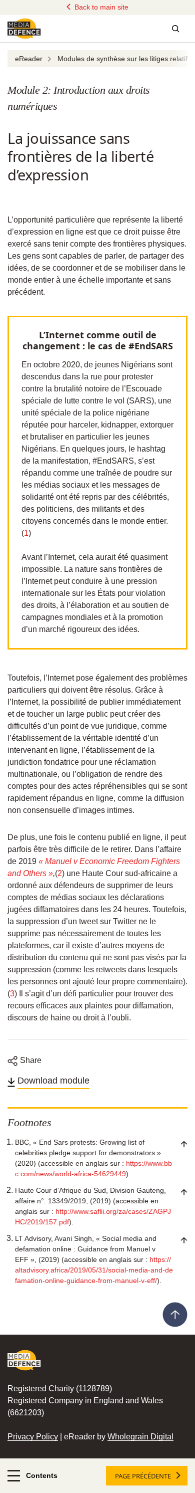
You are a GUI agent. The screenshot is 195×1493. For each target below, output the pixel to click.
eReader (28, 59)
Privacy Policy (33, 1436)
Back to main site (100, 7)
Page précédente (143, 1475)
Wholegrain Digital (141, 1436)
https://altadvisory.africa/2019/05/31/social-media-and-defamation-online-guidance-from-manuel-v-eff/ (94, 1270)
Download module (54, 1081)
